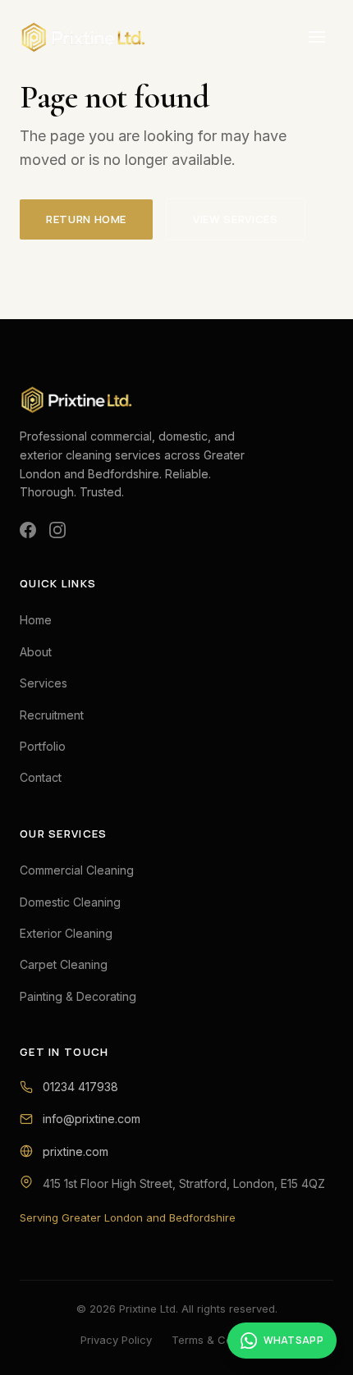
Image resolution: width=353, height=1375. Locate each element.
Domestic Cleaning (70, 902)
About (36, 652)
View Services (235, 219)
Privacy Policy (116, 1339)
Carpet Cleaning (64, 964)
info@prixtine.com (91, 1119)
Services (43, 683)
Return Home (86, 219)
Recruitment (52, 715)
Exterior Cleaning (66, 933)
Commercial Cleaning (77, 870)
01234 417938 (80, 1087)
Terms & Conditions (222, 1339)
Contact (41, 777)
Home (36, 620)
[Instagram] (57, 530)
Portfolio (43, 746)
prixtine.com (75, 1151)
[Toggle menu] (316, 37)
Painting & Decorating (78, 996)
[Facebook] (28, 530)
